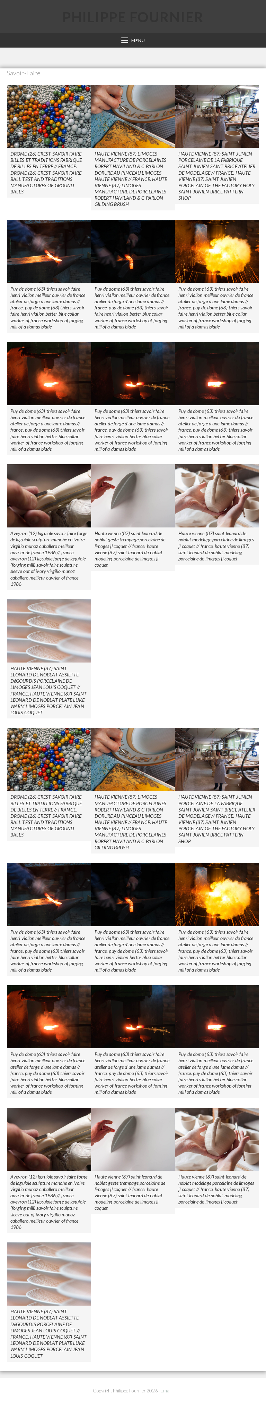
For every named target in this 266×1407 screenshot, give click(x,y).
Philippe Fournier (133, 17)
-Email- (166, 1390)
